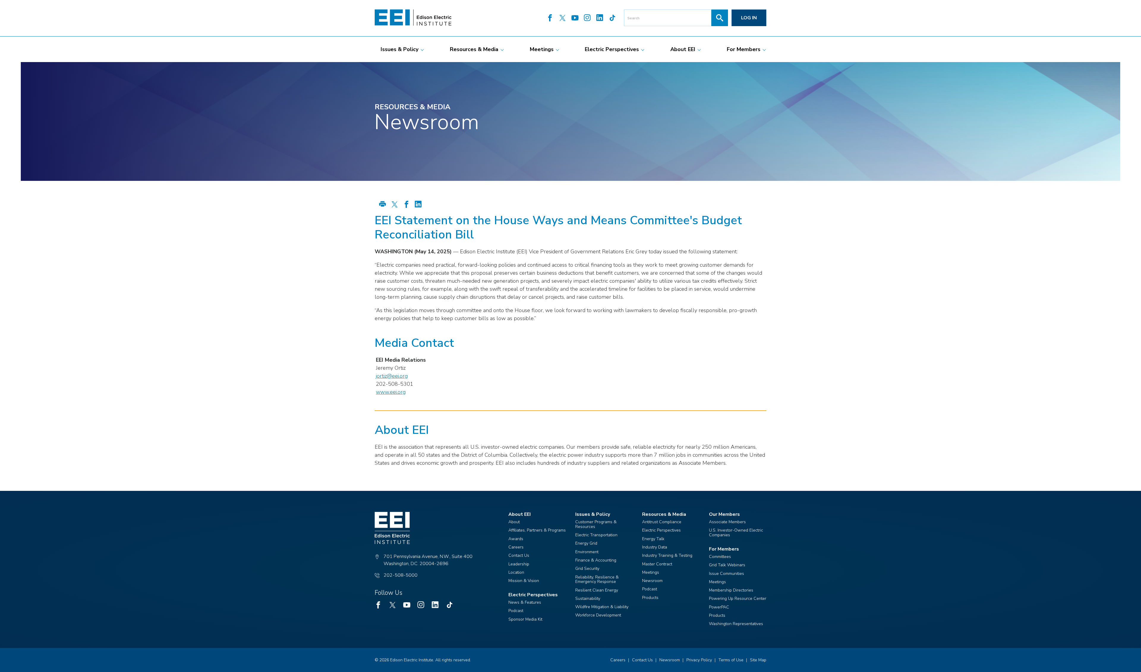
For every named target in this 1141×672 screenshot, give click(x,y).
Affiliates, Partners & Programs (537, 530)
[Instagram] (587, 18)
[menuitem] (399, 49)
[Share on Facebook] (406, 204)
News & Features (524, 602)
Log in (749, 18)
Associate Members (727, 522)
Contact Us (518, 555)
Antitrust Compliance (661, 522)
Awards (515, 539)
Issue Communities (726, 573)
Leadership (518, 564)
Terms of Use (730, 660)
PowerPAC (719, 607)
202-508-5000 (400, 575)
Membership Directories (731, 590)
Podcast (515, 611)
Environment (586, 552)
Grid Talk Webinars (727, 565)
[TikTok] (612, 18)
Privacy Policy (699, 660)
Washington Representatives (736, 624)
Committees (720, 556)
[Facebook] (550, 18)
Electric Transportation (596, 535)
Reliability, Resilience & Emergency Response (597, 579)
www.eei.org (391, 392)
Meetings (650, 572)
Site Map (758, 660)
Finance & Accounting (595, 560)
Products (650, 597)
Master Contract (657, 564)
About (514, 522)
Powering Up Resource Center (737, 598)
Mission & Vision (523, 581)
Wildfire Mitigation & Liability (601, 607)
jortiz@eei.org (392, 376)
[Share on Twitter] (394, 204)
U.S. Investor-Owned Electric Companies (736, 532)
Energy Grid (586, 543)
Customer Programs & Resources (596, 524)
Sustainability (587, 598)
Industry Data (654, 547)
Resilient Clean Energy (596, 590)
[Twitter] (562, 18)
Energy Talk (653, 539)
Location (516, 572)
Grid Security (587, 568)
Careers (516, 547)
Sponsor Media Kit (525, 619)
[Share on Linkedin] (418, 204)
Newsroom (652, 581)
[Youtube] (574, 18)
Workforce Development (598, 615)
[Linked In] (599, 18)
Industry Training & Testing (667, 555)
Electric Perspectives (661, 530)
